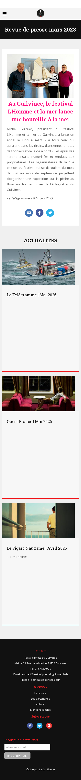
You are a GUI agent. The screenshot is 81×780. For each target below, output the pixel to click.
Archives (40, 704)
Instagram (49, 725)
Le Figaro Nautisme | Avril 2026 (37, 548)
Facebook (30, 725)
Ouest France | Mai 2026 (29, 421)
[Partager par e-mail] (29, 212)
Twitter (39, 725)
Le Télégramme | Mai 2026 (31, 294)
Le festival (40, 693)
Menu (4, 13)
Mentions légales (40, 709)
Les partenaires (40, 698)
